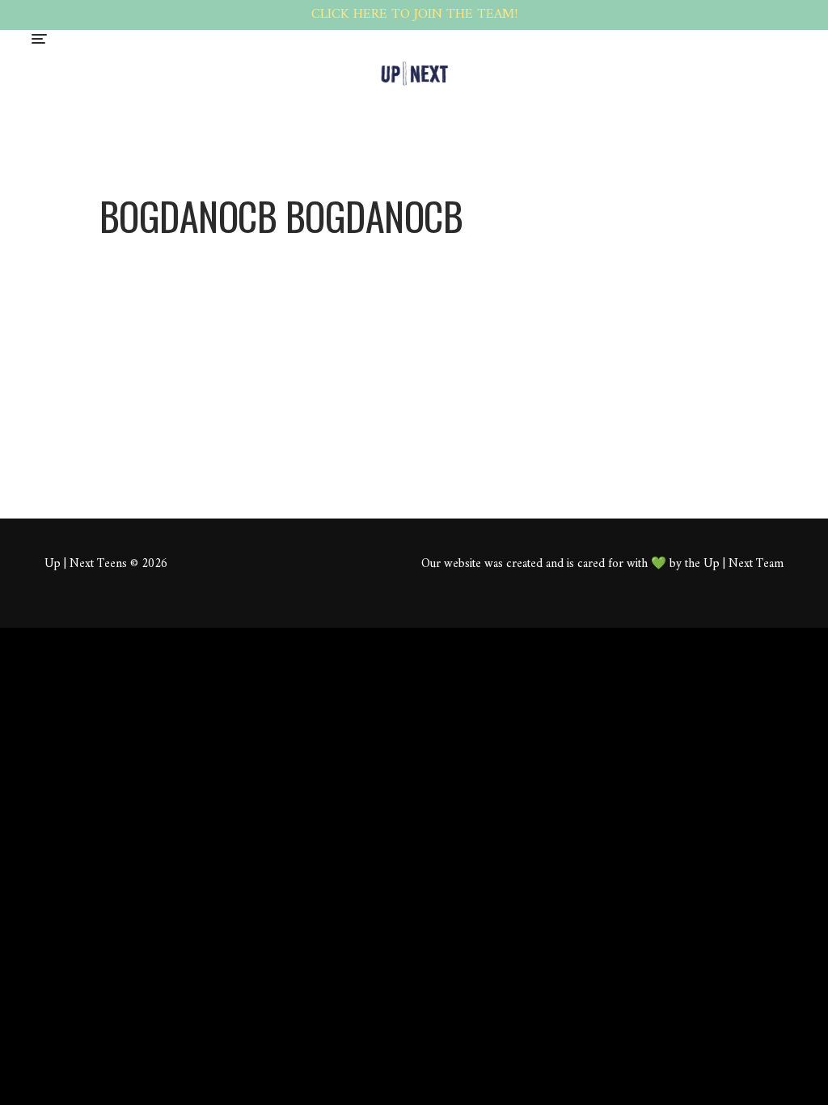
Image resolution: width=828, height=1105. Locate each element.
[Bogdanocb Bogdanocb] (200, 252)
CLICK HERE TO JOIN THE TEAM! (414, 14)
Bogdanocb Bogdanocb (390, 285)
